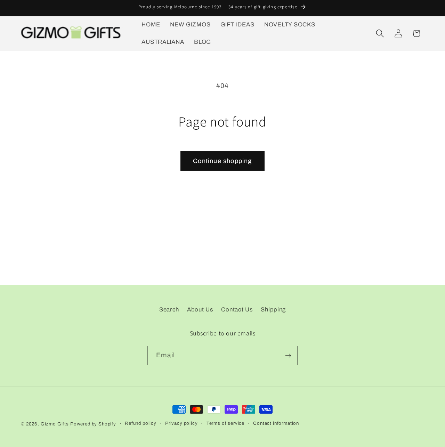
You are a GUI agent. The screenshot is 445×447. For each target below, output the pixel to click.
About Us (200, 309)
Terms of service (225, 423)
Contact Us (237, 309)
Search (169, 309)
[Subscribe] (288, 355)
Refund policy (140, 423)
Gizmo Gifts (55, 423)
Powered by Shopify (93, 423)
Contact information (276, 423)
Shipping (273, 309)
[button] (380, 33)
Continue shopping (222, 160)
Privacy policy (181, 423)
